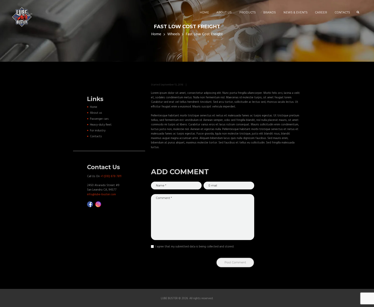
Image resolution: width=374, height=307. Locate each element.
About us (96, 113)
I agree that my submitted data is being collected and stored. (194, 247)
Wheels (173, 34)
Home (156, 34)
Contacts (96, 136)
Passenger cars (99, 119)
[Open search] (358, 12)
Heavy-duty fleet (101, 124)
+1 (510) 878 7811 (111, 176)
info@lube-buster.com (101, 194)
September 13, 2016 (172, 85)
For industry (97, 130)
